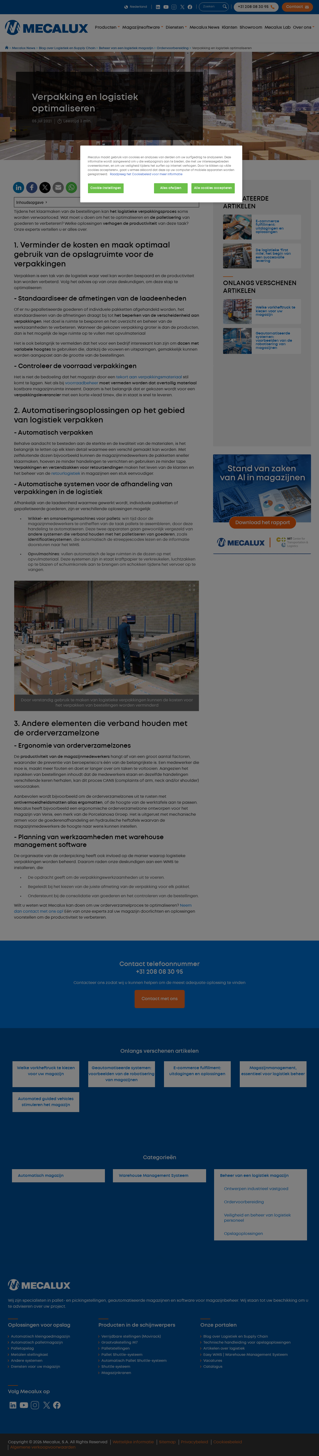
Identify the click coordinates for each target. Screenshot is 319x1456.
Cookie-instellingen (105, 188)
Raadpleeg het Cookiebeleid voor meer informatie (146, 174)
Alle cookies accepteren (213, 188)
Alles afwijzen (170, 188)
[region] (161, 174)
